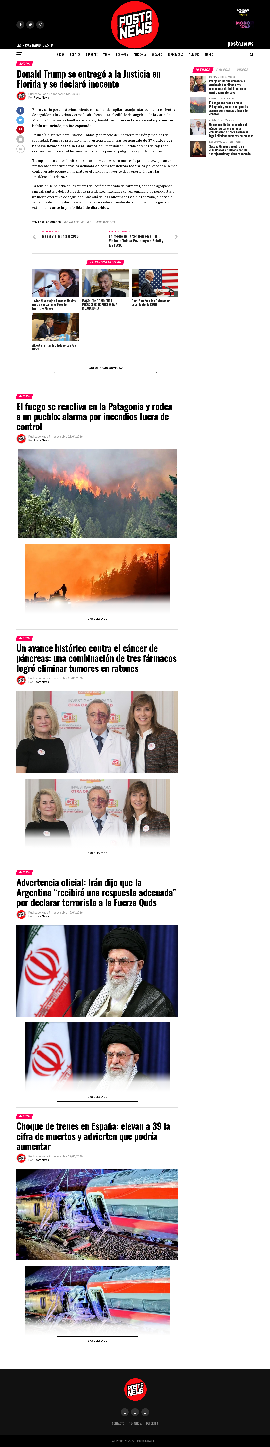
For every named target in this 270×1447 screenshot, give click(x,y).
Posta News (41, 97)
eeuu (91, 222)
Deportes (92, 54)
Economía (122, 54)
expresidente (106, 222)
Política (75, 54)
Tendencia (139, 54)
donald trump (74, 222)
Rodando (156, 54)
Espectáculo (175, 54)
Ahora (60, 54)
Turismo (194, 54)
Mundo (209, 54)
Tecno (107, 54)
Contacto (118, 1423)
